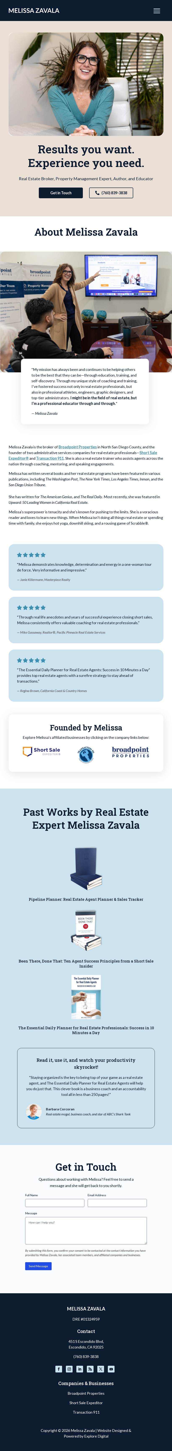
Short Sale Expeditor (86, 1402)
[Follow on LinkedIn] (79, 1369)
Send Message (38, 1266)
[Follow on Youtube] (111, 1369)
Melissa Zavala (83, 1430)
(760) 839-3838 (114, 192)
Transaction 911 (50, 458)
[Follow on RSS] (90, 1369)
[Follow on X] (100, 1369)
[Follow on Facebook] (58, 1369)
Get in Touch (61, 192)
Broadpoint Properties (78, 447)
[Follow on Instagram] (69, 1369)
